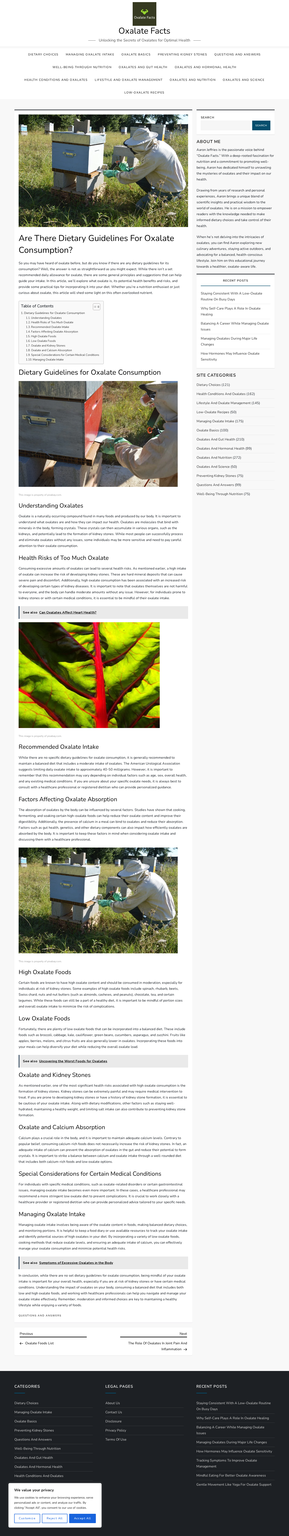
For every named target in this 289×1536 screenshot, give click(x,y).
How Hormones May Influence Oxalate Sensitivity (230, 356)
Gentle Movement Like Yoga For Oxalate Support (233, 1484)
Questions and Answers (237, 54)
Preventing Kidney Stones (182, 54)
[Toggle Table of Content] (94, 306)
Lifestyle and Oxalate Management (128, 80)
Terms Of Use (116, 1439)
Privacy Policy (115, 1430)
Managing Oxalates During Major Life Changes (229, 341)
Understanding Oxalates (46, 318)
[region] (55, 1505)
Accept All (82, 1518)
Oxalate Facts (144, 31)
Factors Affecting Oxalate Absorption (54, 332)
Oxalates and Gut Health (143, 67)
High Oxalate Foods (43, 336)
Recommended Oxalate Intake (50, 327)
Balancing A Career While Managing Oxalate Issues (235, 326)
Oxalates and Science (243, 80)
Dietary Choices (43, 54)
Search (207, 118)
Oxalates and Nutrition (193, 80)
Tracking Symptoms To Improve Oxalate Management (226, 1463)
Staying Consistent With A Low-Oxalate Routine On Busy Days (231, 296)
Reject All (55, 1518)
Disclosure (113, 1421)
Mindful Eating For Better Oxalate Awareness (231, 1475)
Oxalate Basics (136, 54)
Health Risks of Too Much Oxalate (52, 322)
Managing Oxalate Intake (90, 54)
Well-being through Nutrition (81, 67)
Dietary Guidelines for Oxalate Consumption (54, 313)
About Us (112, 1403)
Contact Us (113, 1412)
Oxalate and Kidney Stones (48, 346)
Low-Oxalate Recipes (144, 93)
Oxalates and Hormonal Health (206, 67)
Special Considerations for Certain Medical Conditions (65, 355)
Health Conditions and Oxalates (56, 80)
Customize (27, 1518)
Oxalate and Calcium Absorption (51, 350)
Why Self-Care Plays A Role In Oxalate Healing (231, 311)
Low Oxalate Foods (43, 341)
